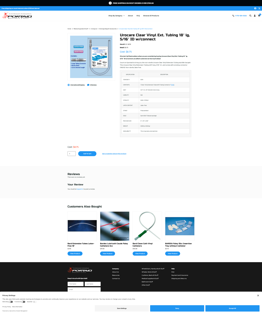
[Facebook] (255, 8)
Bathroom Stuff (147, 282)
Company (115, 269)
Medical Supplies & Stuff (81, 29)
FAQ (138, 16)
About (130, 16)
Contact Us (116, 278)
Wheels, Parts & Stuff (149, 272)
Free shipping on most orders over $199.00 (133, 3)
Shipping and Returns (179, 278)
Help (173, 269)
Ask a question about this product (114, 154)
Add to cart (87, 154)
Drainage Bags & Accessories (108, 29)
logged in (80, 189)
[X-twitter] (259, 8)
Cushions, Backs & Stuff (150, 275)
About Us (115, 272)
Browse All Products (151, 16)
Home (69, 29)
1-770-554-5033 (241, 16)
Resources (115, 275)
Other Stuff (146, 285)
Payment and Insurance (179, 275)
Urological (94, 29)
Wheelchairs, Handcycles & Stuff (153, 269)
